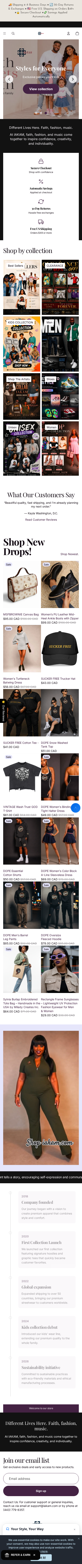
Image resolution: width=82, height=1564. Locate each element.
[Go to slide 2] (41, 113)
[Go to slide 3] (46, 113)
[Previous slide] (9, 79)
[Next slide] (73, 79)
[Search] (13, 33)
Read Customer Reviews (41, 519)
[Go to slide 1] (36, 113)
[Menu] (4, 33)
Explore (41, 89)
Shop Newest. (70, 554)
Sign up (41, 1491)
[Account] (68, 33)
